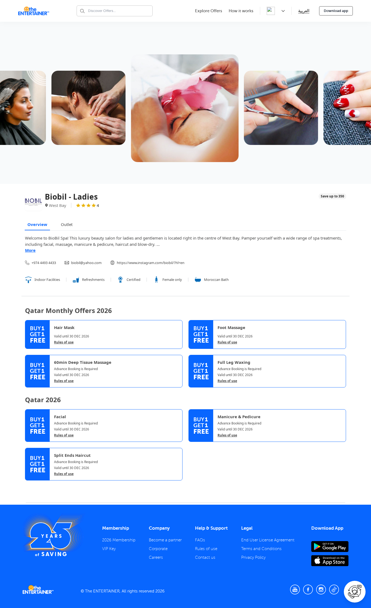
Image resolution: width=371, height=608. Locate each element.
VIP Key (109, 549)
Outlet (67, 224)
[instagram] (321, 589)
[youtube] (295, 589)
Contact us (205, 557)
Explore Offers (208, 11)
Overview (37, 224)
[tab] (29, 485)
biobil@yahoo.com (86, 262)
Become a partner (165, 540)
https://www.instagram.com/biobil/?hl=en (150, 262)
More (30, 250)
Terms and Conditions (261, 549)
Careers (156, 557)
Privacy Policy (253, 557)
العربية (303, 10)
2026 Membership (119, 540)
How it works (241, 11)
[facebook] (308, 589)
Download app (336, 11)
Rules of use (64, 342)
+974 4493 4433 (44, 262)
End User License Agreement (267, 540)
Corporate (158, 549)
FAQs (200, 540)
